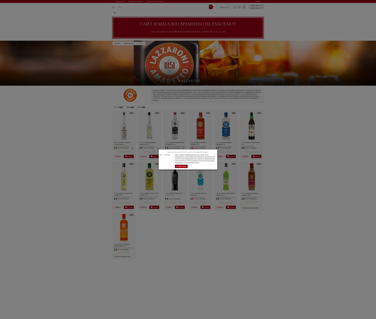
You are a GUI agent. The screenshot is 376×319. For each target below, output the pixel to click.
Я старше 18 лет (181, 166)
